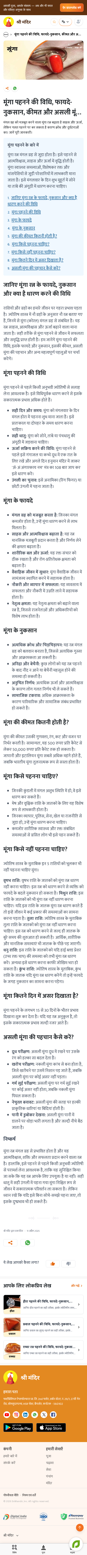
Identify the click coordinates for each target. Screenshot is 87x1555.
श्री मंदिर (8, 1535)
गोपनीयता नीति (10, 1495)
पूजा (48, 1456)
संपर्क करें (9, 1463)
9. (34, 268)
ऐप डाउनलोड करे (72, 7)
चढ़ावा (50, 1463)
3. (20, 220)
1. (42, 201)
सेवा (48, 1470)
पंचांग (49, 1476)
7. (32, 252)
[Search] (54, 22)
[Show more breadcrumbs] (8, 34)
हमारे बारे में (10, 1456)
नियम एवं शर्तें (29, 1495)
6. (28, 244)
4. (21, 228)
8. (35, 260)
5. (32, 236)
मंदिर (49, 1483)
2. (24, 212)
